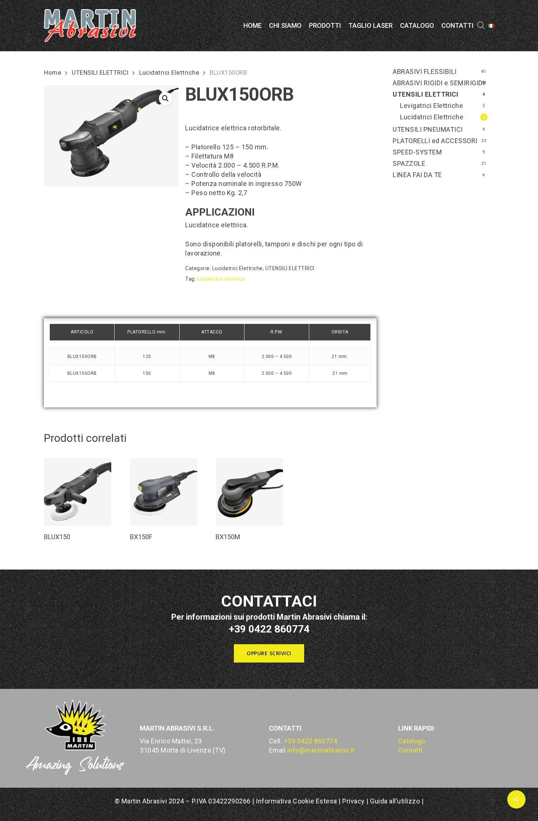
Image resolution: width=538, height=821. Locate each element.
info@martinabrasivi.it (321, 750)
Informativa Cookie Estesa (297, 801)
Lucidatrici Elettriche (169, 72)
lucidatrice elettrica (221, 279)
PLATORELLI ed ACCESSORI (435, 141)
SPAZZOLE (409, 163)
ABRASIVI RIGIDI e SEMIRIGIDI (439, 83)
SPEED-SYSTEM (417, 152)
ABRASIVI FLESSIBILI (425, 71)
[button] (165, 98)
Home (52, 72)
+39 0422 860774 (310, 741)
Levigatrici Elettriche (431, 105)
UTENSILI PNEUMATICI (428, 129)
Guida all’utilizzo (395, 801)
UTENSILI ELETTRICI (100, 72)
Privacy (353, 801)
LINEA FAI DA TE (417, 175)
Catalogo (411, 741)
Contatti (410, 750)
